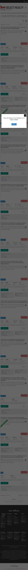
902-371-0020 (3, 256)
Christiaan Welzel (10, 568)
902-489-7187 (17, 99)
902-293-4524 (3, 99)
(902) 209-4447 (4, 217)
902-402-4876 (3, 60)
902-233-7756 (3, 412)
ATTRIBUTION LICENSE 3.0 (21, 568)
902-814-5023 (3, 488)
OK (14, 124)
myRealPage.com (14, 566)
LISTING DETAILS (4, 54)
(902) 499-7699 (4, 139)
